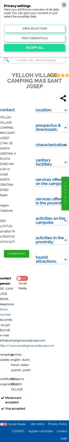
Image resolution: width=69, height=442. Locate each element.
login (64, 438)
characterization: (51, 144)
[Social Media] (24, 278)
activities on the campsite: (50, 220)
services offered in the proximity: (51, 201)
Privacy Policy (57, 424)
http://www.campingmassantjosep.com (27, 345)
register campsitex (40, 431)
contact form (16, 253)
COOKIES (18, 431)
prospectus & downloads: (48, 127)
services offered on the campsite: (51, 181)
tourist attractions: (46, 259)
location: (44, 110)
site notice (37, 424)
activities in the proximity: (50, 240)
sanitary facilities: (44, 162)
